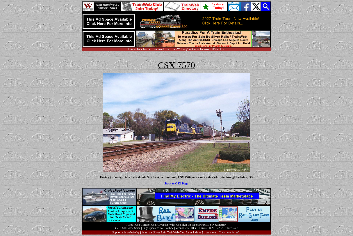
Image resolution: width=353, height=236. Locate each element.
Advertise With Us (168, 224)
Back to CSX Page (176, 183)
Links (202, 228)
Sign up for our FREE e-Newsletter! (204, 224)
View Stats (133, 228)
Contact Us (147, 224)
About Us (132, 224)
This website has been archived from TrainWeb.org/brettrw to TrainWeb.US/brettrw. (176, 49)
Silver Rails (231, 228)
